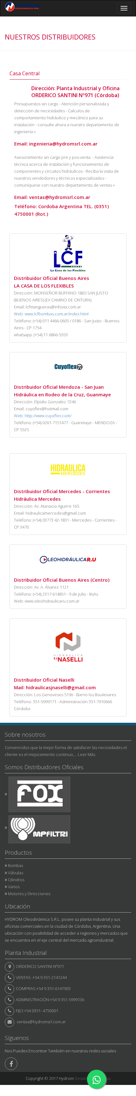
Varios (14, 886)
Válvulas (15, 873)
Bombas (15, 865)
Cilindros (16, 879)
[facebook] (11, 1063)
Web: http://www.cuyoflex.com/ (42, 415)
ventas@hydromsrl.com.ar (41, 1022)
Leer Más (86, 754)
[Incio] (22, 8)
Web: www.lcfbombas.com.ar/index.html (51, 314)
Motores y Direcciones (29, 893)
